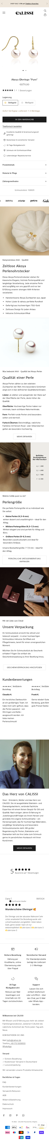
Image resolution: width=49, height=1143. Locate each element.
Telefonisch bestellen (12, 126)
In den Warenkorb (24, 119)
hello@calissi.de (14, 1040)
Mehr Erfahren (24, 436)
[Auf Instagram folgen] (10, 1115)
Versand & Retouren (11, 1091)
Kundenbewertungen (12, 1086)
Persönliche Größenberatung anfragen (24, 560)
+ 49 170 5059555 (17, 1043)
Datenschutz (8, 1104)
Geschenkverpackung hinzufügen (24, 667)
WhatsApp (7, 1046)
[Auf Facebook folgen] (4, 1115)
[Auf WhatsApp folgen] (23, 1115)
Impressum (7, 1108)
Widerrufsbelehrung (11, 1100)
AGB (4, 1095)
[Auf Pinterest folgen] (17, 1115)
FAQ (4, 1082)
